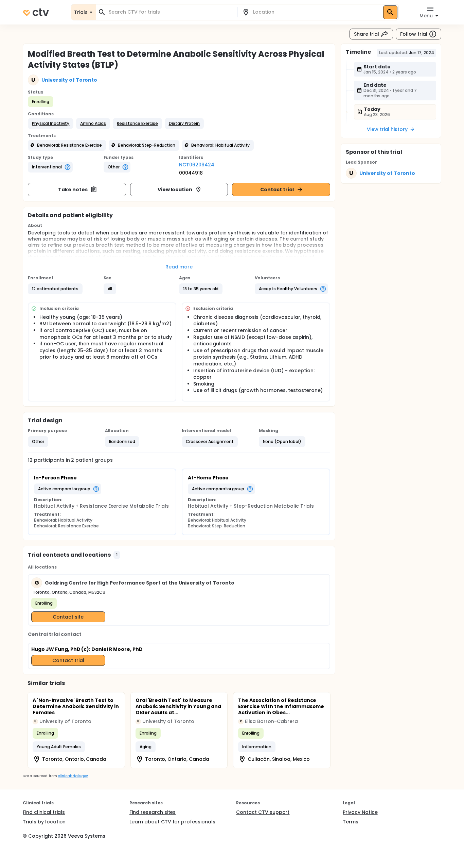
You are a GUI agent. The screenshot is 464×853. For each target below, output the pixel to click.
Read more (179, 267)
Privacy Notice (360, 812)
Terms (350, 822)
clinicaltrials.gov (73, 775)
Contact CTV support (262, 812)
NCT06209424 (196, 165)
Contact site (68, 616)
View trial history (387, 129)
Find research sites (152, 812)
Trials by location (44, 822)
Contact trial (277, 189)
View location (175, 189)
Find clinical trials (44, 812)
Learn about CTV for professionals (172, 822)
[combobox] (170, 12)
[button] (50, 123)
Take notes (73, 189)
